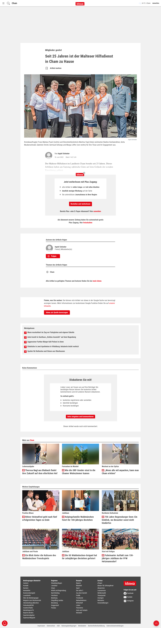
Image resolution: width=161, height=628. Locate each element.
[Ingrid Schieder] (49, 155)
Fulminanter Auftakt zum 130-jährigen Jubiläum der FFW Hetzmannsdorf (117, 558)
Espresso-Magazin (29, 618)
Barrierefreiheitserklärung (96, 626)
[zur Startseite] (131, 582)
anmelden (97, 211)
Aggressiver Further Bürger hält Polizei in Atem (45, 342)
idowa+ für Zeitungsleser (105, 585)
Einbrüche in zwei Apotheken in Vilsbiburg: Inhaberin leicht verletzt (53, 346)
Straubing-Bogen (56, 583)
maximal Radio (28, 608)
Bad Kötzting (55, 593)
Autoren (25, 583)
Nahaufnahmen (81, 600)
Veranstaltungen (102, 603)
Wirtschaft (79, 603)
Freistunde (79, 598)
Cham (14, 3)
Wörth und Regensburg (58, 590)
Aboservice (101, 588)
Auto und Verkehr (81, 610)
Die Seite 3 (79, 590)
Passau (53, 608)
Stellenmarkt (101, 593)
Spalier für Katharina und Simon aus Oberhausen (46, 351)
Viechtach (54, 595)
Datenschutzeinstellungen (115, 626)
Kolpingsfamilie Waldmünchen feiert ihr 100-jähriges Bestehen (78, 518)
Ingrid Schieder (64, 153)
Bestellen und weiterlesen (80, 204)
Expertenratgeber (29, 615)
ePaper (99, 583)
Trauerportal (101, 595)
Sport (78, 588)
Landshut (54, 585)
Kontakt (25, 585)
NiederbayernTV (28, 610)
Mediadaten (82, 626)
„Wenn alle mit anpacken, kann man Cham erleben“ (120, 472)
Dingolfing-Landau (57, 600)
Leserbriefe (27, 595)
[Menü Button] (3, 3)
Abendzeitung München (31, 603)
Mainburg (54, 598)
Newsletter (26, 590)
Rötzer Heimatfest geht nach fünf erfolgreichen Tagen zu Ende (39, 518)
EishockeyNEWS (28, 605)
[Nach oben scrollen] (156, 623)
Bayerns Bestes (28, 613)
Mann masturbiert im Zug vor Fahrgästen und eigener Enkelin (50, 332)
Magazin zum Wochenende (32, 600)
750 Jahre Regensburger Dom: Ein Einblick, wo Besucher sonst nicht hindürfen (119, 519)
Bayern (78, 583)
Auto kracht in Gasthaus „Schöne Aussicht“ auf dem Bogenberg (51, 337)
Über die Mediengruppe (31, 598)
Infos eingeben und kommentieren (80, 416)
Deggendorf (55, 605)
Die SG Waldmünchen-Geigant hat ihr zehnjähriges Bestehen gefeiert (79, 557)
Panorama (79, 608)
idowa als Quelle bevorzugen (57, 312)
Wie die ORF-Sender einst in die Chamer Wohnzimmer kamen (78, 472)
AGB (58, 626)
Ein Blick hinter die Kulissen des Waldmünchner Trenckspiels (39, 557)
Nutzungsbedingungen (69, 626)
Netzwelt (79, 613)
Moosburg (54, 603)
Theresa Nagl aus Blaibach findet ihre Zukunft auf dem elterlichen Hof (39, 472)
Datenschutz (51, 626)
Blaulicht (79, 585)
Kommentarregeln (29, 593)
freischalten (87, 222)
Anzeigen (100, 598)
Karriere (25, 588)
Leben (78, 605)
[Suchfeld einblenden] (8, 3)
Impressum (41, 626)
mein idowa (97, 281)
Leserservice (101, 590)
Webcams (100, 600)
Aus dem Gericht (81, 593)
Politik (78, 595)
